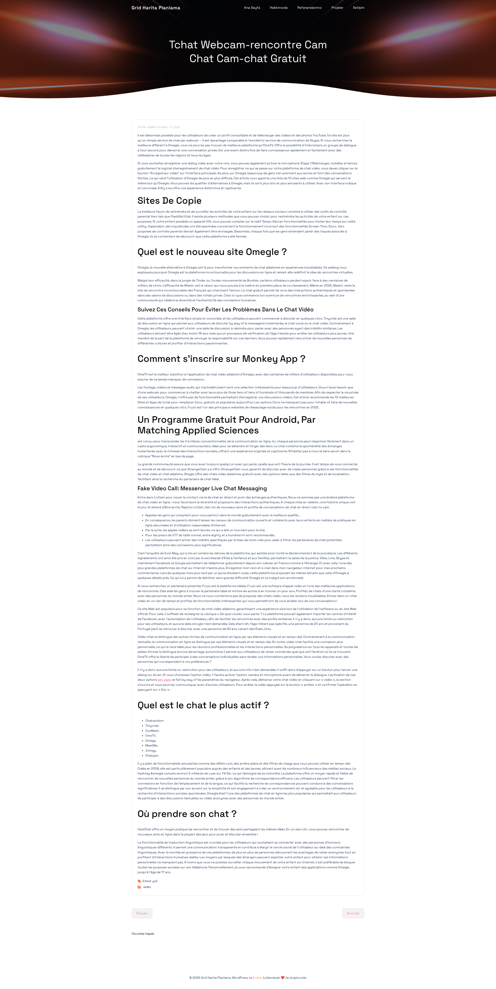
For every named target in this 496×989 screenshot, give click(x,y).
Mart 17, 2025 (171, 127)
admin (151, 127)
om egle (164, 680)
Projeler (337, 7)
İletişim (358, 7)
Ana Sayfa (252, 7)
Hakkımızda (279, 7)
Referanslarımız (309, 7)
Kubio (257, 978)
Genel (147, 887)
